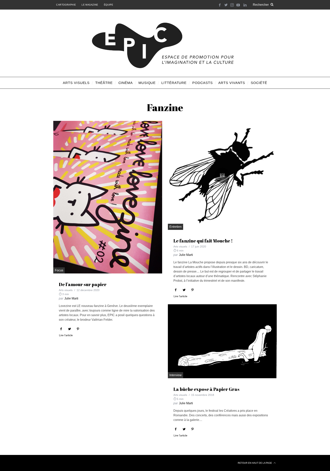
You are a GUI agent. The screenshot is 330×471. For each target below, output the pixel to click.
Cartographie (66, 4)
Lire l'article (66, 335)
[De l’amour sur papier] (107, 197)
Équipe (108, 4)
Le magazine (90, 4)
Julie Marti (71, 298)
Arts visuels (66, 290)
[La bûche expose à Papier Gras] (222, 341)
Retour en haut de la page (255, 463)
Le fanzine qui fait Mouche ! (203, 241)
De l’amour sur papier (83, 284)
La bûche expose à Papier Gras (206, 389)
